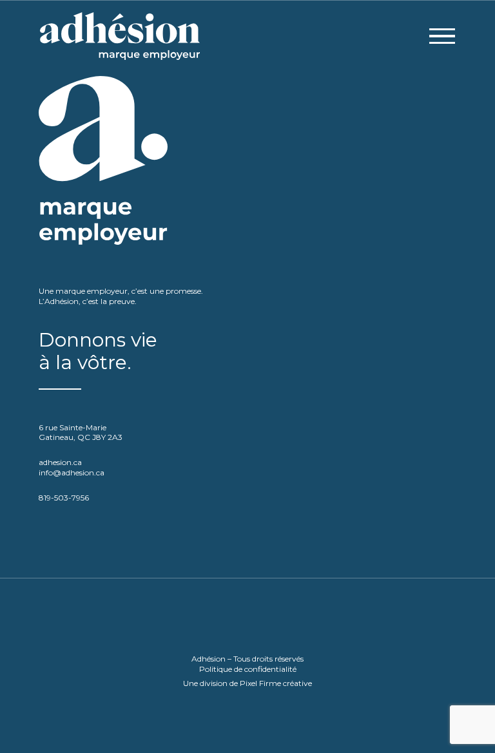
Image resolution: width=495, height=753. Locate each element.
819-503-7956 (64, 497)
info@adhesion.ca (71, 472)
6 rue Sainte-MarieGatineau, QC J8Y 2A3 (80, 433)
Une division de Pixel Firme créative (247, 683)
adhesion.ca (60, 462)
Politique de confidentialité (247, 668)
